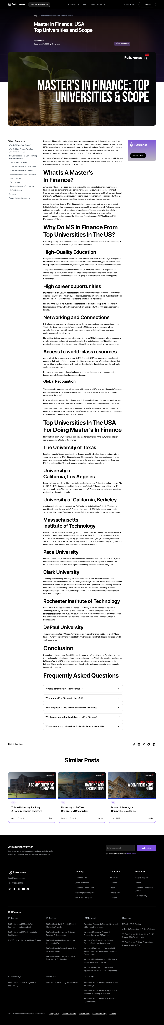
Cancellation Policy (99, 1014)
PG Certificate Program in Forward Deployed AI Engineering (60, 958)
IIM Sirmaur (51, 976)
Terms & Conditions (69, 1014)
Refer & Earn (115, 892)
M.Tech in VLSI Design (131, 924)
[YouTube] (23, 889)
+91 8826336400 (16, 883)
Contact (147, 4)
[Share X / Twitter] (144, 744)
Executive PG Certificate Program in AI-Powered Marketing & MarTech (100, 992)
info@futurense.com (16, 878)
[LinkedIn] (14, 889)
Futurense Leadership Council (144, 889)
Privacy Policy (54, 1014)
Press (112, 887)
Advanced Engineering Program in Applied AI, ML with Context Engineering (100, 969)
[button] (39, 4)
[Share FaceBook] (149, 744)
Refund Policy (84, 1014)
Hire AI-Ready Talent (83, 897)
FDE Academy (141, 896)
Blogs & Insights (141, 877)
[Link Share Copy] (134, 744)
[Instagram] (9, 889)
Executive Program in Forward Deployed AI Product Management (101, 925)
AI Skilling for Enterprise (85, 892)
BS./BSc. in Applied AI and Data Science (24, 940)
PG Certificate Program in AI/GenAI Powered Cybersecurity (60, 933)
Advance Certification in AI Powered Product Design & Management (99, 942)
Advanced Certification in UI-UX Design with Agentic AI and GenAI (100, 961)
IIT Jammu (126, 918)
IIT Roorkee (51, 918)
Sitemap (113, 1014)
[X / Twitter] (18, 889)
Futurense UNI (81, 877)
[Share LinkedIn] (139, 744)
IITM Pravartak (90, 918)
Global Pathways (82, 882)
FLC (85, 4)
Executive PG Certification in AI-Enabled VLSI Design (101, 984)
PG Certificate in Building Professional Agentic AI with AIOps (137, 943)
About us (113, 877)
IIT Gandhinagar (15, 976)
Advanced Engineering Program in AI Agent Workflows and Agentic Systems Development (100, 951)
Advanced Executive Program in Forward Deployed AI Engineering (98, 933)
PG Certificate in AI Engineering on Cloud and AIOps (60, 942)
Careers (113, 882)
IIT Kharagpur (90, 976)
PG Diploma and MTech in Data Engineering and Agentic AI (21, 925)
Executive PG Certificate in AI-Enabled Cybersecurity (100, 1000)
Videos (138, 882)
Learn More (138, 155)
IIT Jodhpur (13, 918)
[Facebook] (27, 889)
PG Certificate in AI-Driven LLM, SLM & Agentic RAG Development (138, 936)
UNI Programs (14, 912)
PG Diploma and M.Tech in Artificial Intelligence (22, 933)
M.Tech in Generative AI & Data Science (138, 929)
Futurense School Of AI (84, 887)
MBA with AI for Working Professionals (62, 982)
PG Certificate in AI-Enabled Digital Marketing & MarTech (60, 925)
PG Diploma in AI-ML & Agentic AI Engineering (22, 984)
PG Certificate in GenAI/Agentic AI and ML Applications (62, 950)
